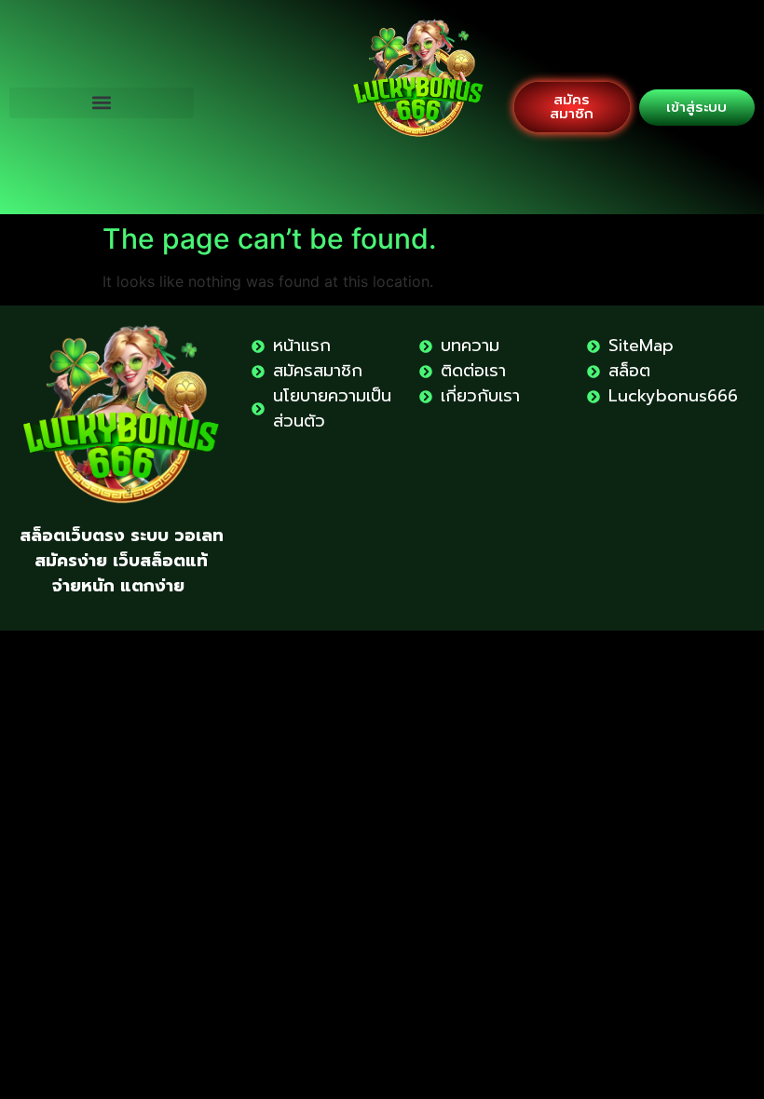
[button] (101, 103)
